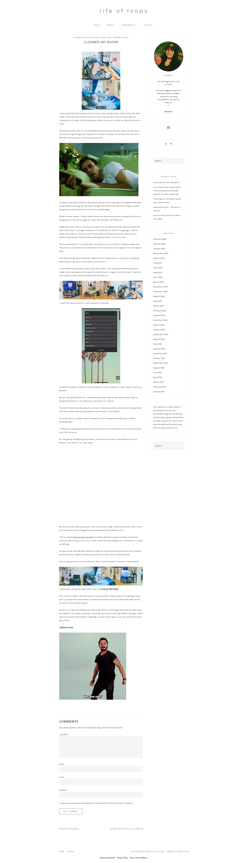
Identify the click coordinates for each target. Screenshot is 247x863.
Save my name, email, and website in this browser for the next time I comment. (97, 803)
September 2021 (160, 363)
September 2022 (160, 334)
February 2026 (159, 239)
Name (61, 764)
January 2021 (159, 391)
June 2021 (157, 372)
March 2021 (158, 382)
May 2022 (157, 344)
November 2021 (160, 353)
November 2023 (160, 320)
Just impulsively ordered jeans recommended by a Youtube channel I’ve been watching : (167, 190)
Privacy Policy (122, 858)
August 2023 (159, 325)
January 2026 (159, 244)
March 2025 (158, 282)
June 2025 (157, 267)
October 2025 (159, 248)
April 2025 (158, 277)
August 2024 (159, 296)
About (110, 25)
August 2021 (158, 368)
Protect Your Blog (70, 829)
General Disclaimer (107, 858)
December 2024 (160, 287)
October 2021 (159, 358)
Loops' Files (106, 37)
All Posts (77, 37)
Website (63, 790)
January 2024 (159, 315)
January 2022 (159, 349)
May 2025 (157, 272)
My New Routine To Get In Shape (126, 829)
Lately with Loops (91, 37)
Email (61, 777)
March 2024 (158, 306)
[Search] (178, 446)
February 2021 (159, 387)
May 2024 (157, 301)
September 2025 (160, 253)
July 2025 (157, 263)
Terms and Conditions (138, 858)
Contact (148, 25)
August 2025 (159, 258)
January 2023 (159, 329)
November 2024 (160, 291)
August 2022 (159, 339)
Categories (127, 25)
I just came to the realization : (166, 182)
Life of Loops (124, 11)
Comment (64, 734)
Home (97, 25)
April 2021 (157, 377)
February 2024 (159, 310)
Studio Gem (183, 851)
